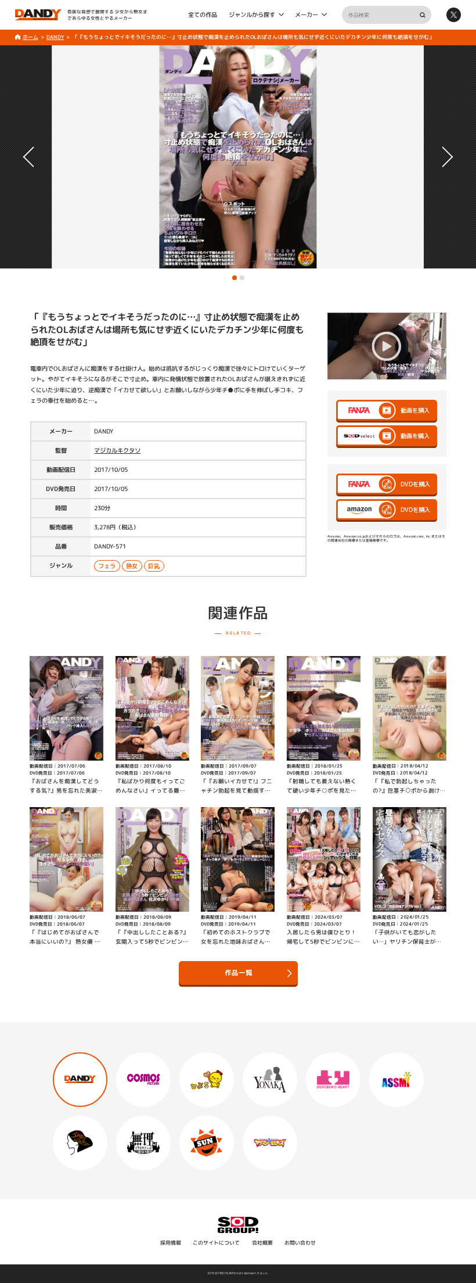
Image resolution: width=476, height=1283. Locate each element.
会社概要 (262, 1242)
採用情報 (170, 1242)
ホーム (30, 37)
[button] (234, 277)
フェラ (107, 566)
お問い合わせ (300, 1242)
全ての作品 (202, 14)
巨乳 (154, 566)
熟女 (132, 566)
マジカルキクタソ (117, 450)
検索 (422, 15)
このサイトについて (216, 1242)
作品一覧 (238, 972)
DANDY (55, 37)
